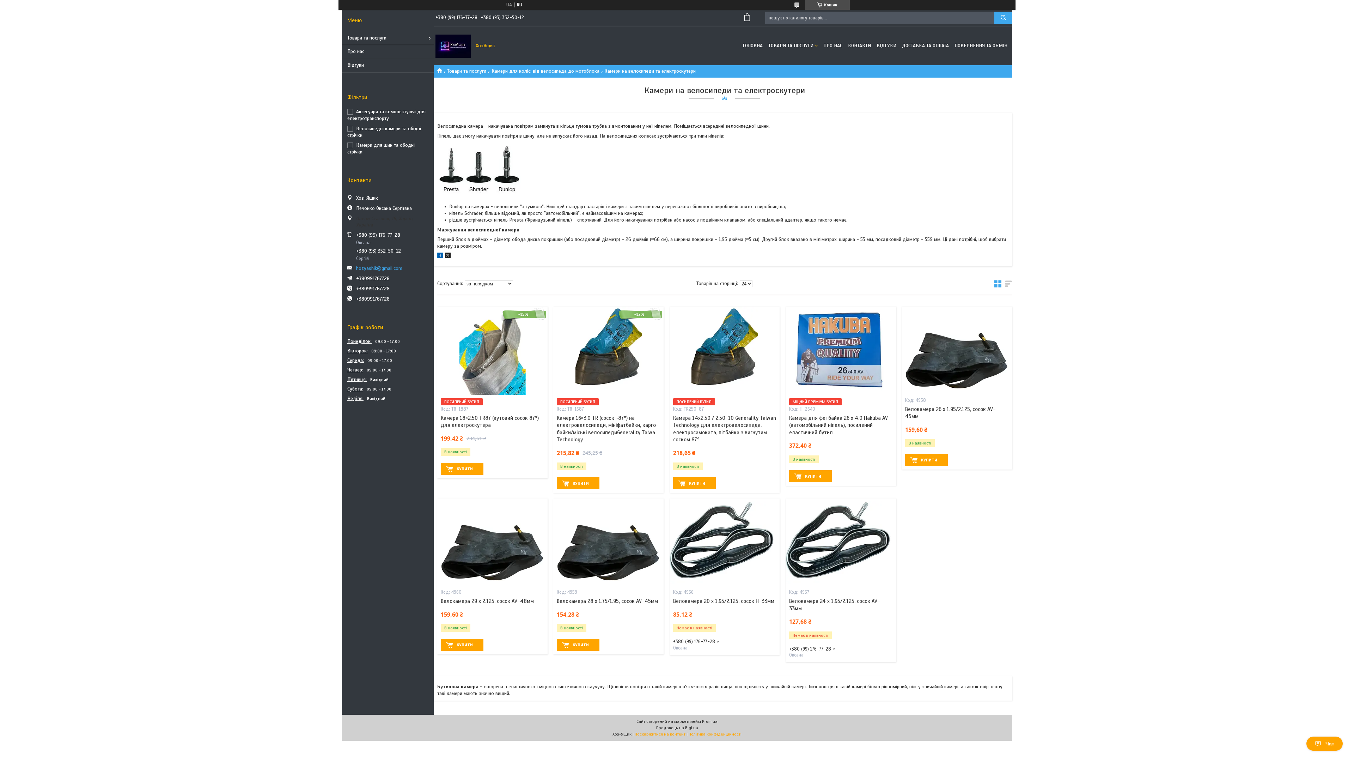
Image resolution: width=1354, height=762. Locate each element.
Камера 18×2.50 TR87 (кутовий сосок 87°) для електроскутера (490, 421)
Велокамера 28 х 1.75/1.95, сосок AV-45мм (607, 601)
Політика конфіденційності (715, 734)
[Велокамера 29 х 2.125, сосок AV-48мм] (492, 542)
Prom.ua (710, 721)
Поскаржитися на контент (660, 734)
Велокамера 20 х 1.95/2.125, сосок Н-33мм (723, 601)
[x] (448, 257)
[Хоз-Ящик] (453, 46)
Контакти (859, 46)
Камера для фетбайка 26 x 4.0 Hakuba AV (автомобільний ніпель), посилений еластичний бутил (838, 425)
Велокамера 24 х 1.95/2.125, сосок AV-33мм (834, 604)
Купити (465, 468)
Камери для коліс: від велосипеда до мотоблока (545, 71)
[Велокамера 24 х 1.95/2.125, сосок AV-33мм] (841, 542)
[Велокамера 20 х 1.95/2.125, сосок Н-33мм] (725, 542)
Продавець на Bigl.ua (677, 727)
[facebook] (440, 257)
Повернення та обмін (980, 46)
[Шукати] (1003, 18)
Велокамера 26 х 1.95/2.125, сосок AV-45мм (950, 412)
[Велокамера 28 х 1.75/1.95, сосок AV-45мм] (608, 542)
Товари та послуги (366, 38)
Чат (1329, 743)
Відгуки (355, 65)
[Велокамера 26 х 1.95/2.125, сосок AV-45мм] (957, 351)
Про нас (355, 51)
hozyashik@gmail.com (379, 268)
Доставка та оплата (925, 46)
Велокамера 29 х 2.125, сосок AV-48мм (487, 601)
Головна (753, 46)
